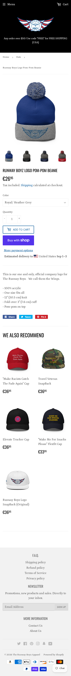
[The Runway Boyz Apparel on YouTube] (50, 644)
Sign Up (61, 607)
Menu (11, 4)
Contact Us (35, 625)
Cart (65, 4)
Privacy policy (35, 578)
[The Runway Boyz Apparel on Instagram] (38, 644)
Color (6, 195)
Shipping (27, 185)
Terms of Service (35, 573)
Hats (18, 57)
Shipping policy (35, 562)
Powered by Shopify (54, 654)
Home (6, 57)
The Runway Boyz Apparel (26, 654)
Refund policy (35, 567)
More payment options (18, 250)
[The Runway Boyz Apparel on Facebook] (25, 644)
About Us (35, 631)
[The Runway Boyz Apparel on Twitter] (19, 644)
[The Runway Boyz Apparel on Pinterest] (31, 644)
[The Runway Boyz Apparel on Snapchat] (44, 644)
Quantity (8, 212)
